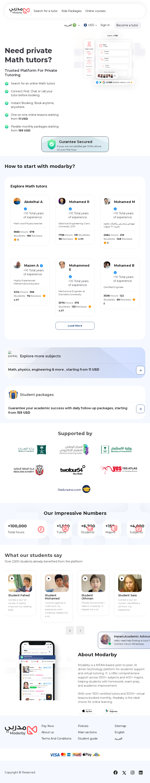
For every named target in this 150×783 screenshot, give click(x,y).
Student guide (88, 738)
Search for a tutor (46, 11)
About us (47, 732)
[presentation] (70, 630)
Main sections (87, 732)
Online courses (95, 11)
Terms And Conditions (56, 738)
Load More (75, 325)
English (120, 732)
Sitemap (120, 726)
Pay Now (47, 726)
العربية (118, 738)
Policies (83, 726)
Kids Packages (71, 11)
